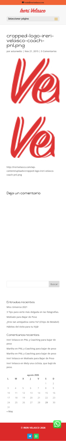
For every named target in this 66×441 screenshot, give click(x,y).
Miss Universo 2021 (17, 307)
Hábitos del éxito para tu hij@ (23, 326)
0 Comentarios (49, 51)
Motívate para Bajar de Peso (22, 316)
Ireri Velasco (13, 339)
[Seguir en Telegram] (29, 436)
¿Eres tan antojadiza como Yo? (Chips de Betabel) (33, 321)
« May (10, 411)
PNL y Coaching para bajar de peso (37, 348)
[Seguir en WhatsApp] (36, 436)
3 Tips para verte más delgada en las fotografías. (33, 311)
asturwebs (16, 51)
